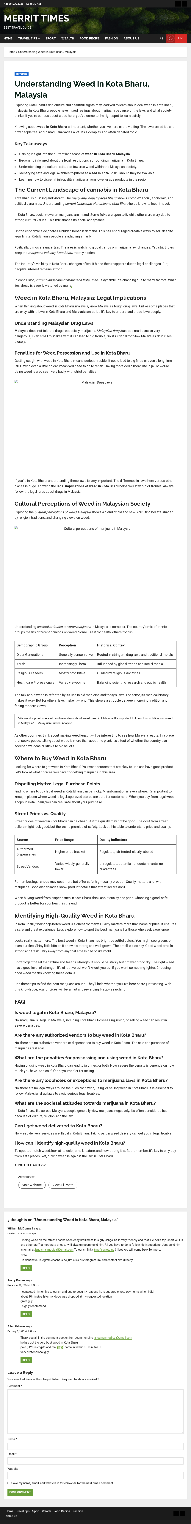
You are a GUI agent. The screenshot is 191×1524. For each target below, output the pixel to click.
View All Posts (62, 1185)
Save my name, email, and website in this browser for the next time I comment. (62, 1483)
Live (181, 38)
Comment (14, 1386)
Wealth (67, 38)
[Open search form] (161, 38)
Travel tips (27, 38)
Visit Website (32, 1185)
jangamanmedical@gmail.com (54, 1249)
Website (12, 1469)
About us (131, 38)
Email (12, 1454)
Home (8, 38)
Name (12, 1439)
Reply (26, 1268)
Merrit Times (36, 18)
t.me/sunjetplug (104, 1249)
